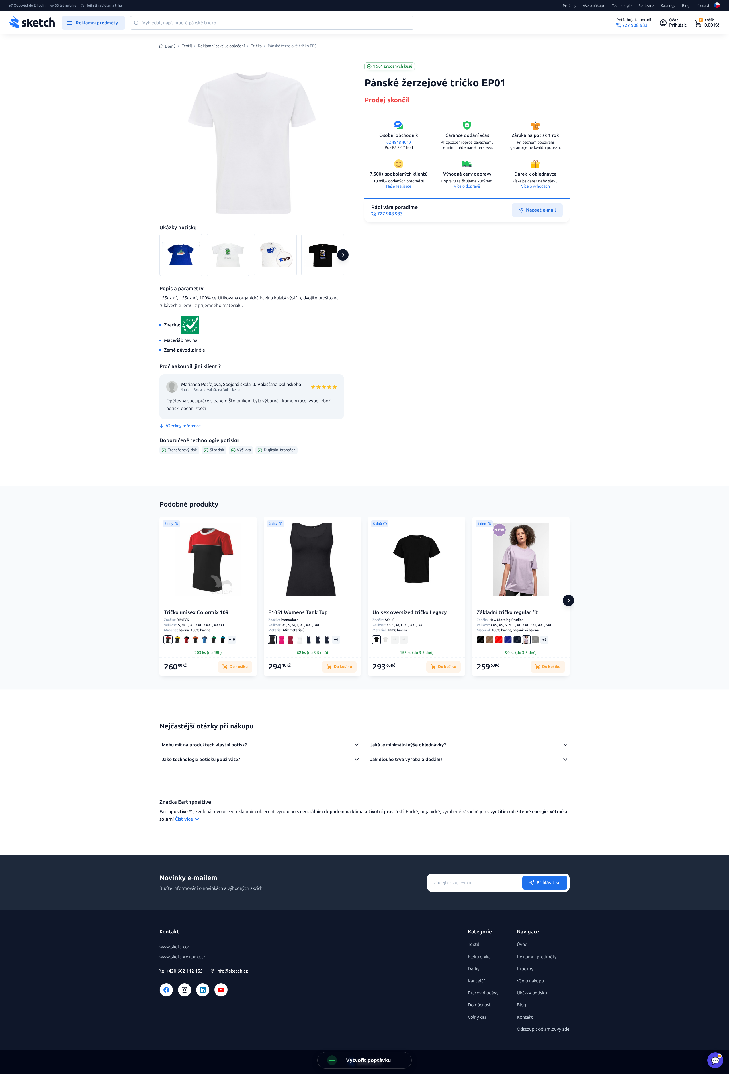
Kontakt (703, 6)
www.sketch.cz (174, 946)
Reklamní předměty (537, 956)
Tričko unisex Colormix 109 (196, 612)
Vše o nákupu (594, 6)
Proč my (569, 6)
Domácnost (479, 1005)
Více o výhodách (535, 186)
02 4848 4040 (398, 142)
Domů (170, 46)
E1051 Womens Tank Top (298, 612)
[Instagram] (184, 990)
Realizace (646, 6)
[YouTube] (221, 990)
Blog (685, 6)
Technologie (622, 6)
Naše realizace (398, 186)
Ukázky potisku (532, 993)
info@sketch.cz (232, 971)
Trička (256, 46)
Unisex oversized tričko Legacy (409, 612)
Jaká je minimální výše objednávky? (408, 745)
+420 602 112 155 (184, 971)
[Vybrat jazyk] (717, 5)
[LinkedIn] (203, 990)
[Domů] (32, 22)
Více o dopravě (467, 186)
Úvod (522, 944)
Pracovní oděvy (483, 993)
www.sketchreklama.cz (182, 956)
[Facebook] (166, 990)
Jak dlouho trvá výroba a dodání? (406, 759)
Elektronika (479, 956)
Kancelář (476, 981)
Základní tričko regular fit (507, 612)
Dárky (474, 968)
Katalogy (668, 6)
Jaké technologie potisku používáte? (201, 759)
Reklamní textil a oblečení (221, 46)
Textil (187, 46)
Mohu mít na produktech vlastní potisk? (204, 745)
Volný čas (477, 1017)
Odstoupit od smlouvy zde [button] (543, 1029)
